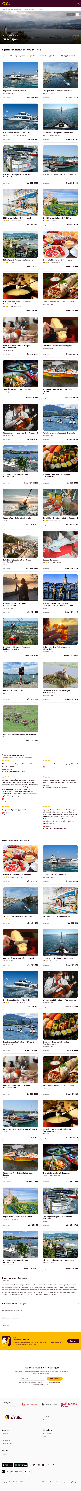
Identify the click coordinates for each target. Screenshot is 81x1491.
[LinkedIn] (33, 1465)
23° (71, 14)
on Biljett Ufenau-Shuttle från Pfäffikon (54, 828)
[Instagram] (48, 1465)
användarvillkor (39, 1384)
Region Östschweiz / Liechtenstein (12, 9)
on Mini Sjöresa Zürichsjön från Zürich (13, 771)
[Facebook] (38, 1465)
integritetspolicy (57, 1382)
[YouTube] (43, 1465)
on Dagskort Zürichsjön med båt (11, 801)
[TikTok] (52, 1465)
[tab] (7, 55)
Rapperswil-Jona (29, 9)
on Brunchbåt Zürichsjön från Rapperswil (55, 787)
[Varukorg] (73, 3)
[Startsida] (6, 3)
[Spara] (77, 14)
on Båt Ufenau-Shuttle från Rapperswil (13, 815)
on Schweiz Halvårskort (50, 769)
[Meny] (78, 3)
